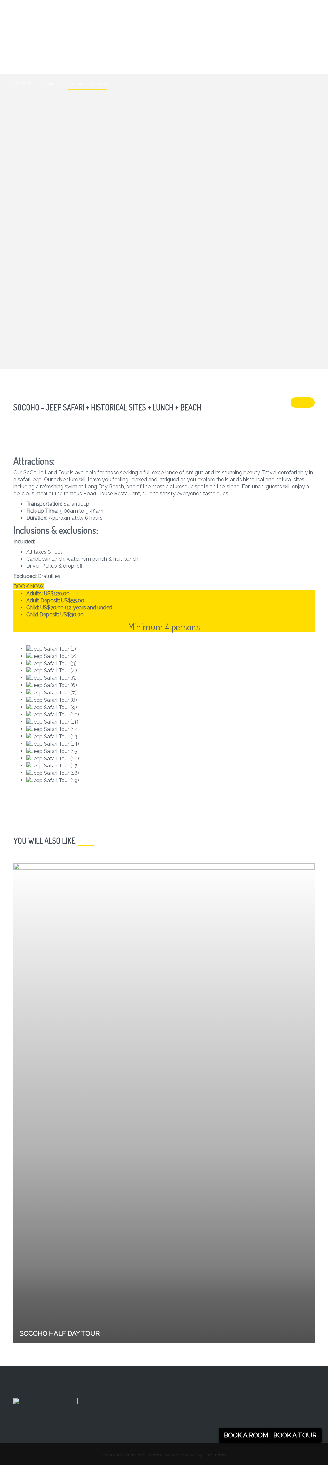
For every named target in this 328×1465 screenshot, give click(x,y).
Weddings (223, 49)
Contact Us (267, 49)
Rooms (97, 49)
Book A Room (246, 1435)
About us (61, 49)
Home (28, 49)
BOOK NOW (28, 586)
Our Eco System (173, 49)
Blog (27, 60)
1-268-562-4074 (31, 6)
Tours (129, 49)
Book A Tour (294, 1435)
